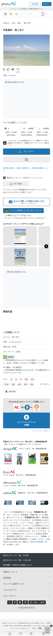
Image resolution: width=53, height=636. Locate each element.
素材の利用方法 (23, 168)
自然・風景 (16, 23)
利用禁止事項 (8, 168)
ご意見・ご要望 (38, 602)
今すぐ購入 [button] (17, 184)
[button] (35, 4)
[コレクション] (31, 633)
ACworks (12, 75)
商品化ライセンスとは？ (33, 178)
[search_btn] (16, 14)
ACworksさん (21, 360)
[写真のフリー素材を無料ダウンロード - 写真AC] (9, 4)
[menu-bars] (5, 14)
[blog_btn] (25, 602)
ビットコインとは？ (41, 431)
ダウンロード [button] (28, 151)
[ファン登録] (20, 633)
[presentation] (46, 459)
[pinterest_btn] (19, 602)
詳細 (34, 628)
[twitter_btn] (9, 602)
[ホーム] (9, 633)
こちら (9, 145)
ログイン (24, 523)
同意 (39, 628)
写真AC (6, 23)
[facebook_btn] (15, 602)
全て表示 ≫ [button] (45, 384)
